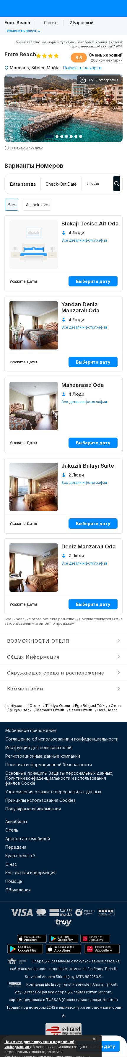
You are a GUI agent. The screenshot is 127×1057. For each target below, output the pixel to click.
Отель (11, 829)
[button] (13, 108)
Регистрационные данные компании (42, 755)
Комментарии (25, 689)
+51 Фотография (103, 80)
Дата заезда (22, 184)
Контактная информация (30, 872)
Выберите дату (93, 281)
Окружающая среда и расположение (55, 673)
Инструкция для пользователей (38, 747)
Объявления (18, 889)
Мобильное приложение (30, 730)
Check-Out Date (61, 184)
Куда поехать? (20, 855)
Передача (15, 847)
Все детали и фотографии (84, 240)
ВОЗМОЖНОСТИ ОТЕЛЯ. (39, 641)
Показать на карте (82, 67)
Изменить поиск (21, 31)
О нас (11, 864)
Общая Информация (33, 657)
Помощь (13, 881)
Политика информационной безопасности (48, 764)
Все (11, 204)
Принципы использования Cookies (40, 800)
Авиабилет (16, 821)
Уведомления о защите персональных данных (53, 791)
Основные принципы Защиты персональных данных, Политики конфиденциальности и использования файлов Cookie (59, 778)
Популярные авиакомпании (33, 808)
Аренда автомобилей (27, 838)
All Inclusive (37, 204)
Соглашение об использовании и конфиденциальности (61, 738)
